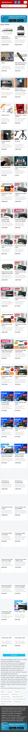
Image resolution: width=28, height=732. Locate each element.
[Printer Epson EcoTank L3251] (20, 315)
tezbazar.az (9, 692)
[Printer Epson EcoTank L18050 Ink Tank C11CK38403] (20, 550)
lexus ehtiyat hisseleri (5, 699)
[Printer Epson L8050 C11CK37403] (20, 524)
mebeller (3, 692)
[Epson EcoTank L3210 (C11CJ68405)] (20, 498)
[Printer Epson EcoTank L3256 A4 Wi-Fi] (20, 341)
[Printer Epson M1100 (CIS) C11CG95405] (20, 576)
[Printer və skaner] (7, 80)
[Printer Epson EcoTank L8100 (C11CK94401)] (7, 341)
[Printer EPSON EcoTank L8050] (7, 393)
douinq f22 (3, 703)
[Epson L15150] (7, 289)
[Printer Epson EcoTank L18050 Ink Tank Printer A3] (7, 263)
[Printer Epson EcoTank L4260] (20, 236)
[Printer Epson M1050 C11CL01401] (7, 524)
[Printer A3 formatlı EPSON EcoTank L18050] (20, 445)
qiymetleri (17, 692)
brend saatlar (14, 694)
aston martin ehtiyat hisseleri (19, 699)
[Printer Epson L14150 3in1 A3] (7, 315)
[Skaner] (7, 53)
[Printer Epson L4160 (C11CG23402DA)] (7, 602)
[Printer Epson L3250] (7, 628)
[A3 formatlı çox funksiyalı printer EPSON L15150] (7, 472)
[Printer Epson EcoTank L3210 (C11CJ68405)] (20, 210)
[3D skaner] (20, 132)
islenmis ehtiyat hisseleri (17, 696)
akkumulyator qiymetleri (6, 701)
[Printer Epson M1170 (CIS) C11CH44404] (7, 576)
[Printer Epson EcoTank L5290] (20, 289)
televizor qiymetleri (5, 694)
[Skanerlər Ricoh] (7, 106)
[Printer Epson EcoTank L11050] (20, 184)
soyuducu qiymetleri (5, 696)
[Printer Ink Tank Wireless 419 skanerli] (20, 80)
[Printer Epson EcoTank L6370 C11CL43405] (7, 550)
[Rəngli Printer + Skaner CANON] (20, 106)
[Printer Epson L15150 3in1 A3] (7, 184)
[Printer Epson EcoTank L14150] (20, 263)
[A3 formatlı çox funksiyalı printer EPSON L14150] (20, 472)
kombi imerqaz (17, 701)
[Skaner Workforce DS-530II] (20, 27)
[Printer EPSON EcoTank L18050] (7, 210)
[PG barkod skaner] (7, 158)
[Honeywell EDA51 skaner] (7, 132)
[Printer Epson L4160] (20, 602)
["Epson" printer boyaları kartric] (20, 158)
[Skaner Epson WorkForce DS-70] (7, 27)
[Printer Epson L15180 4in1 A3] (7, 367)
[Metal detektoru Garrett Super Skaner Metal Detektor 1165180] (20, 53)
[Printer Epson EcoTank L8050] (7, 236)
